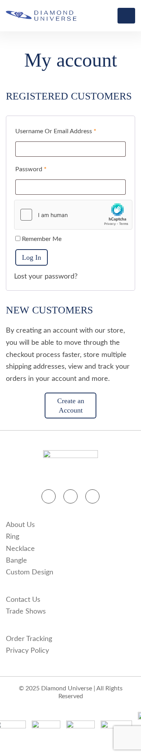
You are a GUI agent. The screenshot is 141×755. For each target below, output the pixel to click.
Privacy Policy (27, 650)
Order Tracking (29, 639)
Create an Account (70, 405)
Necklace (20, 548)
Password (31, 169)
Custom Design (29, 572)
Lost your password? (46, 276)
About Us (20, 525)
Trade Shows (26, 611)
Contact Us (23, 599)
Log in (31, 257)
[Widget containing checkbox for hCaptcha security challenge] (73, 215)
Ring (12, 536)
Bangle (16, 560)
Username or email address (55, 131)
